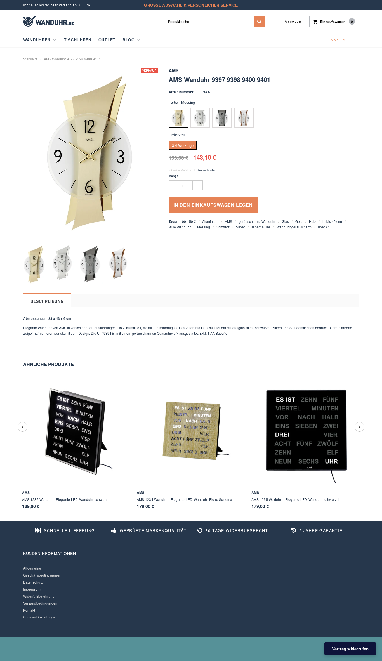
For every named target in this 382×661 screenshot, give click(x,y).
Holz (312, 221)
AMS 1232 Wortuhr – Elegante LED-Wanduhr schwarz (64, 499)
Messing (203, 227)
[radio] (178, 118)
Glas (285, 221)
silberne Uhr (260, 227)
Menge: (174, 176)
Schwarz (223, 227)
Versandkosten (206, 170)
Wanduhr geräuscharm (294, 227)
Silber (240, 227)
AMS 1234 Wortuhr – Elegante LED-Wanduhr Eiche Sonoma (184, 499)
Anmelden (293, 21)
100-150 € (188, 221)
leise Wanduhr (180, 227)
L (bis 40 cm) (332, 221)
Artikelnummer (181, 91)
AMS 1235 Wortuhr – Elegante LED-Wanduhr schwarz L (295, 499)
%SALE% (338, 40)
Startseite (30, 58)
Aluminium (210, 221)
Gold (299, 221)
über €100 (326, 227)
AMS (228, 221)
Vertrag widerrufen (350, 649)
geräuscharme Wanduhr (257, 221)
